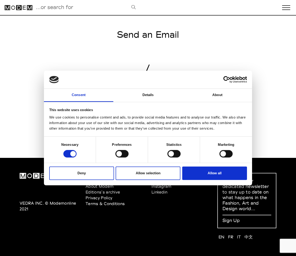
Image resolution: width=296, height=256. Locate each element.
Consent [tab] (79, 95)
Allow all (215, 173)
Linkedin (159, 192)
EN (222, 236)
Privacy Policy (99, 197)
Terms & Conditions (105, 203)
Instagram (161, 186)
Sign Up (231, 220)
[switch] (122, 154)
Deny (81, 173)
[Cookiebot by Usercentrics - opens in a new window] (227, 79)
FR (231, 236)
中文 (248, 236)
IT (239, 236)
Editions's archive (103, 192)
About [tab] (217, 95)
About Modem (100, 186)
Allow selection (148, 173)
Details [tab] (148, 95)
